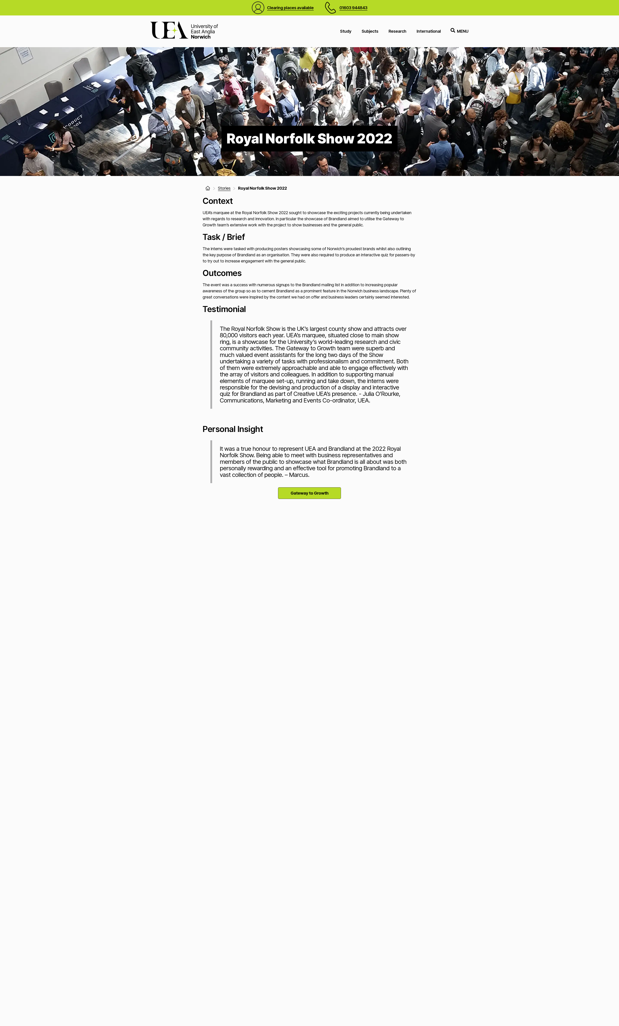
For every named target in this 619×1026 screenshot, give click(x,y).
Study (345, 31)
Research (397, 31)
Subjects (370, 31)
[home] (207, 188)
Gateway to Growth (310, 493)
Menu (462, 31)
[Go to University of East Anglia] (184, 31)
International (429, 31)
